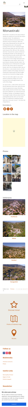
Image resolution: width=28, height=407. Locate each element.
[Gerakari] (14, 251)
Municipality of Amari (8, 374)
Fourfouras (14, 216)
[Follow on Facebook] (4, 353)
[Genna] (14, 229)
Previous (12, 289)
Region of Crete (6, 377)
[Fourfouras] (14, 207)
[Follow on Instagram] (7, 353)
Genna (14, 238)
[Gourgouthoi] (14, 272)
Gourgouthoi (14, 282)
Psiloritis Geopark (7, 379)
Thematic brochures (7, 361)
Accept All (14, 404)
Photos (4, 363)
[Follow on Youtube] (10, 353)
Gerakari (14, 260)
